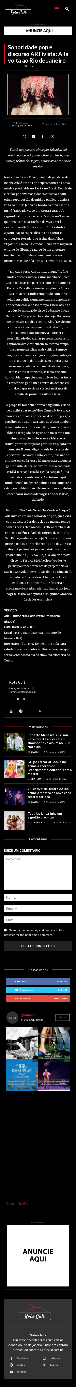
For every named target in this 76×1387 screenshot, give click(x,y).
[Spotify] (11, 1365)
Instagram (55, 1358)
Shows (28, 66)
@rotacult (28, 1015)
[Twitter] (52, 136)
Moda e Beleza (36, 822)
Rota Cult (17, 682)
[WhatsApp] (24, 136)
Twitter (54, 1364)
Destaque (34, 752)
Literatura (34, 779)
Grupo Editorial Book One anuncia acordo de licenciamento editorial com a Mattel (50, 767)
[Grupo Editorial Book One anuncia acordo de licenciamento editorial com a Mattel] (14, 769)
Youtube (21, 1371)
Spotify (21, 1364)
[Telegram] (33, 136)
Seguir (62, 989)
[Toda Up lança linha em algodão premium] (14, 820)
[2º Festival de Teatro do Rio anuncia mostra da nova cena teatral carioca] (14, 796)
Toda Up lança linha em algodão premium (45, 815)
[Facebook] (43, 136)
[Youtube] (11, 1372)
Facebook (22, 1358)
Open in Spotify (17, 1203)
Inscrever (60, 998)
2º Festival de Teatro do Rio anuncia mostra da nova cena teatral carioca (49, 792)
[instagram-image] (22, 1043)
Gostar (62, 981)
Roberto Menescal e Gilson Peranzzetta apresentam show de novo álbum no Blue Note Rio (49, 741)
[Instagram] (17, 698)
